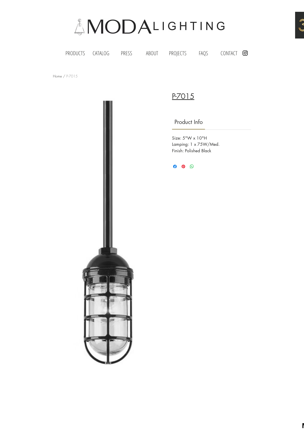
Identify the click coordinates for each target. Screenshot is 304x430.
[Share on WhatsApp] (192, 166)
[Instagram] (245, 53)
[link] (188, 122)
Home (57, 76)
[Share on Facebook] (175, 166)
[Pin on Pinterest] (183, 166)
